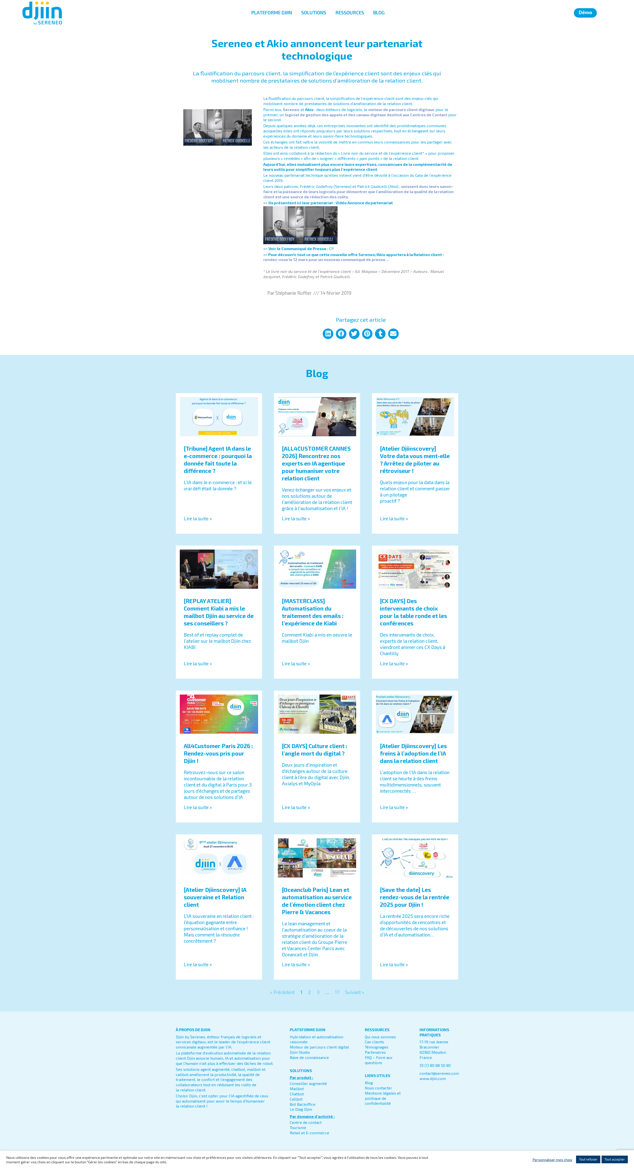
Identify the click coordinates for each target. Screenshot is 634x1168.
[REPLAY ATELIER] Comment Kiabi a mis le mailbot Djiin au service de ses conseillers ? (219, 612)
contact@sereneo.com (439, 1073)
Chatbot (297, 1093)
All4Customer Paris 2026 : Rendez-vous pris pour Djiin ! (218, 753)
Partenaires (375, 1052)
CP (331, 248)
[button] (328, 333)
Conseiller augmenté (308, 1083)
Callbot (296, 1099)
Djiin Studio (300, 1052)
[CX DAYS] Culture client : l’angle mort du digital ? (314, 749)
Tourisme (298, 1127)
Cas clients (374, 1041)
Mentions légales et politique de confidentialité (383, 1098)
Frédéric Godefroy (298, 276)
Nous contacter (378, 1087)
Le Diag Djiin (301, 1109)
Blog (369, 1082)
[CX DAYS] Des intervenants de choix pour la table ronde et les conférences (413, 612)
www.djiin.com (433, 1078)
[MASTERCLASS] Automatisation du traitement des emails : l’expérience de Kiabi (312, 612)
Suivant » (354, 992)
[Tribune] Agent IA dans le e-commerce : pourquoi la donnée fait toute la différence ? (218, 459)
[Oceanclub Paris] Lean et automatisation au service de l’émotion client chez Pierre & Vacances (317, 900)
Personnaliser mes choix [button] (552, 1159)
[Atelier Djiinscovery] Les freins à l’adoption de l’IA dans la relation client (413, 753)
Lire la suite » (198, 518)
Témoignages (376, 1047)
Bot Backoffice (303, 1104)
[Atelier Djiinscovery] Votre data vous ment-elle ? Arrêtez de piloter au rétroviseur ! (415, 459)
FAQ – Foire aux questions (378, 1060)
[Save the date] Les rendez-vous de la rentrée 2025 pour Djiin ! (414, 897)
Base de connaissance (309, 1057)
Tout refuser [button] (588, 1159)
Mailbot (297, 1088)
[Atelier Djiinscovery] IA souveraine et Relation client (215, 897)
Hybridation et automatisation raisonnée (316, 1039)
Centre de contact (306, 1122)
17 (337, 992)
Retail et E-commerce (309, 1132)
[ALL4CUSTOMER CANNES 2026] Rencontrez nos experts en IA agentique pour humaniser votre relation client (316, 463)
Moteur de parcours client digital (319, 1047)
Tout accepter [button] (615, 1159)
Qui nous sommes (380, 1036)
